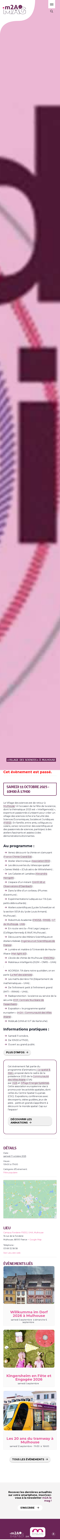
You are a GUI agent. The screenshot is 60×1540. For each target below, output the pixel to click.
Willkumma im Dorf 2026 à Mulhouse (29, 1314)
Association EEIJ (41, 861)
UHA (21, 924)
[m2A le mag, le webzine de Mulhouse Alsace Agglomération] (37, 1536)
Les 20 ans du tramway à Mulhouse (30, 1440)
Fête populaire (10, 1172)
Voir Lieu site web (12, 1253)
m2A (14, 1083)
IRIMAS (46, 920)
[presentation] (28, 1285)
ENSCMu (49, 958)
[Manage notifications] (53, 1534)
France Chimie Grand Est (17, 856)
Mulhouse (9, 806)
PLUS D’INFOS (15, 1052)
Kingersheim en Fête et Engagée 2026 (28, 1378)
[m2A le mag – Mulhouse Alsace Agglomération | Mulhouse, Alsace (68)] (22, 9)
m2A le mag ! (47, 1499)
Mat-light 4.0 (19, 953)
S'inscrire (27, 1507)
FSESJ (7, 822)
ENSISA (37, 920)
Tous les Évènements (28, 1459)
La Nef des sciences (21, 974)
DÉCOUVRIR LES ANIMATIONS (21, 1121)
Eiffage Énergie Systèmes (35, 1083)
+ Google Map (35, 1239)
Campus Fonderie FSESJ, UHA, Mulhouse (23, 1232)
